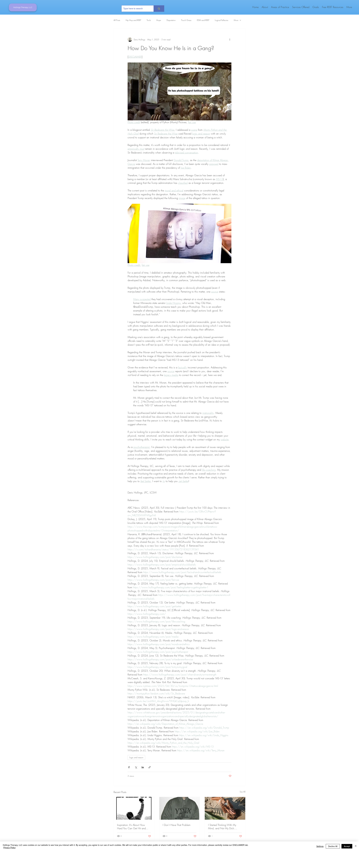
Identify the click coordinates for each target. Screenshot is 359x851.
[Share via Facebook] (129, 767)
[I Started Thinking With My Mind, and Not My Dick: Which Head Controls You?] (225, 808)
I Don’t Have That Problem (176, 825)
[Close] (355, 846)
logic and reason (136, 757)
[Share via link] (149, 767)
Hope (158, 20)
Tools (149, 20)
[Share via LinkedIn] (142, 767)
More (236, 20)
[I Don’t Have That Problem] (179, 808)
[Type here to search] (159, 8)
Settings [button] (320, 846)
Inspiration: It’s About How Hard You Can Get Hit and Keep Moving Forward (131, 826)
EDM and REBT (203, 20)
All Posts (117, 20)
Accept (347, 846)
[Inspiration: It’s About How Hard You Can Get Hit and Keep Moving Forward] (134, 808)
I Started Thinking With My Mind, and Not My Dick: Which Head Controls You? (222, 826)
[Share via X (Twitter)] (135, 767)
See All (242, 791)
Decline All (332, 846)
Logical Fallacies (221, 20)
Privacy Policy (9, 847)
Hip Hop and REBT (133, 20)
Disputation (171, 20)
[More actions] (229, 39)
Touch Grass (186, 20)
